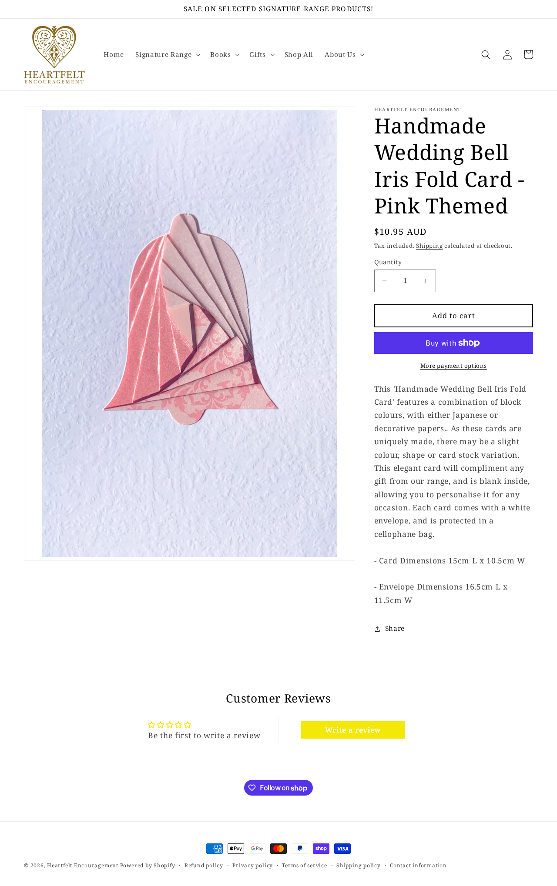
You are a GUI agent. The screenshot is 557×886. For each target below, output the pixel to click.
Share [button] (395, 628)
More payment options (453, 366)
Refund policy (204, 865)
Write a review (353, 730)
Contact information (418, 865)
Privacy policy (252, 865)
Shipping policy (358, 865)
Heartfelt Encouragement (82, 865)
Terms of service (304, 865)
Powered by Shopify (147, 865)
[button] (167, 55)
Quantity (388, 262)
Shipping (429, 246)
